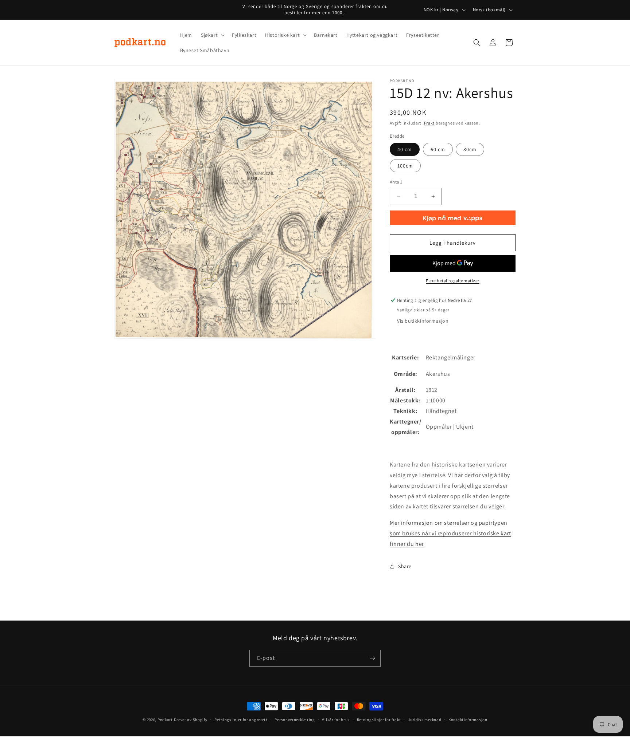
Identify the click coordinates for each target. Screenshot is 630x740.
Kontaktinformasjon (467, 719)
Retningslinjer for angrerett (241, 719)
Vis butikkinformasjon (423, 321)
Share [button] (405, 566)
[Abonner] (372, 658)
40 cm (404, 149)
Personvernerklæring (295, 719)
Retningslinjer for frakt (379, 719)
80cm (470, 149)
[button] (212, 35)
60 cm (438, 149)
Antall (396, 182)
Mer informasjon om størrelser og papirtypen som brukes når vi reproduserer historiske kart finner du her (450, 533)
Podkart (165, 719)
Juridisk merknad (424, 719)
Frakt (429, 123)
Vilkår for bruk (336, 719)
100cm (405, 165)
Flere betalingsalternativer (452, 280)
